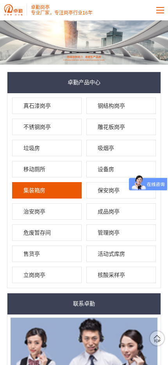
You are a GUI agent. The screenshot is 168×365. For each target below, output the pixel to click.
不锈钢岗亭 (37, 127)
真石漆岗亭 (37, 106)
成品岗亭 (109, 211)
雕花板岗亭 (111, 127)
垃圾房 (31, 148)
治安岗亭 (34, 211)
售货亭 (31, 254)
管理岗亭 (109, 232)
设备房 (106, 169)
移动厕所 (34, 169)
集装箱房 (34, 190)
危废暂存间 (37, 232)
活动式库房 (111, 254)
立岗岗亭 (34, 275)
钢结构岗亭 (111, 106)
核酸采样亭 (111, 275)
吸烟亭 (106, 148)
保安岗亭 (109, 190)
